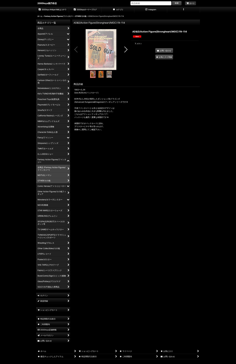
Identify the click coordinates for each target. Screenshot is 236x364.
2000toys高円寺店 (47, 3)
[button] (183, 10)
